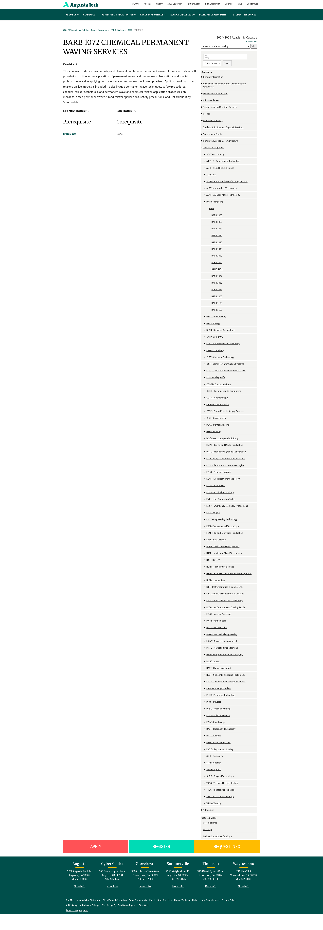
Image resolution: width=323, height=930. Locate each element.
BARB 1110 (216, 309)
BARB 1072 (217, 269)
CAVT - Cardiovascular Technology (223, 343)
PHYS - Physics (213, 701)
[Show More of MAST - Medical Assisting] (205, 614)
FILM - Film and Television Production (224, 532)
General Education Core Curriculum (220, 140)
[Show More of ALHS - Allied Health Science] (205, 168)
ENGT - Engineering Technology (221, 519)
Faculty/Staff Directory (160, 900)
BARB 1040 (216, 248)
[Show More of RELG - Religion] (205, 735)
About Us (71, 14)
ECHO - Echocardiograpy (218, 471)
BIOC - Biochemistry (216, 316)
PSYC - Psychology (215, 722)
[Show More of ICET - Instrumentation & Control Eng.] (205, 587)
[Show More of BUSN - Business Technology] (205, 330)
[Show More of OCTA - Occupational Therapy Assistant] (205, 681)
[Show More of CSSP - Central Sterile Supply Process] (205, 411)
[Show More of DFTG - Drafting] (205, 431)
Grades (206, 113)
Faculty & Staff (193, 3)
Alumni (135, 3)
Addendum (208, 809)
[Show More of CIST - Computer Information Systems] (205, 364)
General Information (213, 76)
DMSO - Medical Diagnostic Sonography (226, 451)
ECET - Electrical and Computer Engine (225, 465)
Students (147, 3)
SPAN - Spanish (213, 762)
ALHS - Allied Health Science (220, 167)
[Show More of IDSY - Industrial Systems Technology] (205, 600)
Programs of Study (212, 134)
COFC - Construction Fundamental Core (225, 370)
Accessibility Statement (89, 900)
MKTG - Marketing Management (222, 647)
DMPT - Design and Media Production (224, 444)
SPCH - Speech (213, 769)
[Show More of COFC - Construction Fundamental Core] (205, 370)
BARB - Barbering (118, 30)
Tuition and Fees (211, 100)
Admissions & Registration (118, 14)
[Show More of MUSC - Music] (205, 661)
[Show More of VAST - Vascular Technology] (205, 796)
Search (227, 63)
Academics (89, 14)
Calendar (229, 3)
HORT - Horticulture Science (220, 566)
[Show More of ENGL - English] (205, 512)
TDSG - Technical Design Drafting (222, 783)
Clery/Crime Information (115, 900)
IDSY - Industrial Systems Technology (224, 600)
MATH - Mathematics (216, 620)
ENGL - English (213, 512)
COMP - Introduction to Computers (223, 390)
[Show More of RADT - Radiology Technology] (205, 729)
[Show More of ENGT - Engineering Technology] (205, 519)
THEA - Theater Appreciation (220, 789)
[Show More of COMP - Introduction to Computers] (205, 391)
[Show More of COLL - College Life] (205, 377)
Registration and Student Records (220, 106)
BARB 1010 (216, 221)
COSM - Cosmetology (217, 397)
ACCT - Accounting (215, 154)
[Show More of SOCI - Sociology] (205, 756)
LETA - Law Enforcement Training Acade (225, 607)
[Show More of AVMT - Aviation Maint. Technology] (205, 195)
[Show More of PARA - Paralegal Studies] (205, 688)
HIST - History (213, 559)
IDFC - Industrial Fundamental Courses (225, 593)
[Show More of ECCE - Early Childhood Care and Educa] (205, 458)
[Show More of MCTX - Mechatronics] (205, 627)
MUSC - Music (213, 661)
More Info (79, 886)
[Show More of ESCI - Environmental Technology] (205, 526)
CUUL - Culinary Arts (216, 418)
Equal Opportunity (138, 900)
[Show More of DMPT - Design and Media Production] (205, 445)
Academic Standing (212, 120)
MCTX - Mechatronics (216, 627)
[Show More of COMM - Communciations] (205, 384)
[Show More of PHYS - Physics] (205, 702)
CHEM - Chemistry (215, 350)
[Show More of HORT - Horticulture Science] (205, 567)
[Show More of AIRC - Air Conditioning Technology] (205, 161)
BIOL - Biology (213, 323)
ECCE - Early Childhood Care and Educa (225, 458)
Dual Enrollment (212, 3)
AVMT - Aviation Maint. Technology (223, 194)
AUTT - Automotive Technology (221, 188)
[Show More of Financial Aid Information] (202, 93)
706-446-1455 (112, 879)
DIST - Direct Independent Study (222, 438)
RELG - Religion (213, 735)
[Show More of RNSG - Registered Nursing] (205, 749)
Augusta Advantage (152, 14)
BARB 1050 (216, 255)
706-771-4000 (79, 879)
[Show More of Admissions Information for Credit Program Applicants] (202, 83)
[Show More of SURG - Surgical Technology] (205, 776)
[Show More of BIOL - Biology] (205, 323)
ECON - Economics (215, 485)
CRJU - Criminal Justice (217, 404)
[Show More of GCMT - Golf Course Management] (205, 546)
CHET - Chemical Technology (220, 357)
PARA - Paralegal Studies (218, 688)
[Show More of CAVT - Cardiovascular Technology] (205, 343)
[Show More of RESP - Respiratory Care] (205, 742)
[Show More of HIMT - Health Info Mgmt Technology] (205, 553)
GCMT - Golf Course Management (222, 546)
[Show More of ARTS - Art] (205, 174)
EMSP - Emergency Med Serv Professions (227, 505)
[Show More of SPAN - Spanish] (205, 762)
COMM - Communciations (218, 384)
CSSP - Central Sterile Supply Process (225, 411)
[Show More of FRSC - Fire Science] (205, 539)
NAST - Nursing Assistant (218, 667)
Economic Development (213, 14)
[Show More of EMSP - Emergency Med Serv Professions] (205, 506)
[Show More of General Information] (202, 77)
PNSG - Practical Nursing (218, 708)
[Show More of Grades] (202, 114)
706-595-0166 (211, 879)
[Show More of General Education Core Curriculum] (202, 141)
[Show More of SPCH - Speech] (205, 769)
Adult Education (175, 3)
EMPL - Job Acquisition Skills (220, 499)
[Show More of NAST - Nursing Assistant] (205, 668)
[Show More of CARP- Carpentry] (205, 337)
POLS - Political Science (218, 715)
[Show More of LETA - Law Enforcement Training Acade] (205, 607)
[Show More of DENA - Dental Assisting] (205, 425)
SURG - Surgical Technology (220, 776)
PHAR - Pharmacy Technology (221, 695)
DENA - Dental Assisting (217, 424)
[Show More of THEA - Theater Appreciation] (205, 790)
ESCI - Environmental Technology (222, 526)
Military (159, 3)
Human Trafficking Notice (186, 900)
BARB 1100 (216, 302)
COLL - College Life (215, 377)
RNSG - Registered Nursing (219, 749)
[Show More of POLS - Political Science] (205, 715)
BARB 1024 (216, 235)
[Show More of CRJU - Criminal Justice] (205, 404)
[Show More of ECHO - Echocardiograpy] (205, 472)
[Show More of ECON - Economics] (205, 485)
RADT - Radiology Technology (221, 728)
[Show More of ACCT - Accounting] (205, 154)
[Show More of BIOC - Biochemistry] (205, 316)
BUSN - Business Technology (220, 330)
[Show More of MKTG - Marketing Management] (205, 648)
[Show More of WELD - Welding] (205, 803)
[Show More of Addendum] (202, 810)
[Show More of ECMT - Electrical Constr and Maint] (205, 479)
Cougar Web (252, 3)
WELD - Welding (214, 803)
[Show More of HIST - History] (205, 560)
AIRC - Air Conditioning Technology (223, 160)
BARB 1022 (216, 228)
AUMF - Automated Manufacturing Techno (226, 181)
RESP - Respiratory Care (218, 742)
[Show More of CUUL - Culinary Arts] (205, 418)
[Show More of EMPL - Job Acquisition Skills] (205, 499)
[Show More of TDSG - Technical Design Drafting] (205, 783)
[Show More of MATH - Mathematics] (205, 621)
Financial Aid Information (215, 93)
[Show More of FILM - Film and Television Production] (205, 533)
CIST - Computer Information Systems (225, 363)
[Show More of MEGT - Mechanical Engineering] (205, 634)
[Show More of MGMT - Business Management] (205, 641)
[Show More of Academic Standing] (202, 120)
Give (240, 3)
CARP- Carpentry (214, 336)
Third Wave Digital (126, 905)
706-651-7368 (145, 879)
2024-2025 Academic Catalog (76, 30)
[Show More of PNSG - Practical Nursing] (205, 708)
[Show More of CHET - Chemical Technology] (205, 357)
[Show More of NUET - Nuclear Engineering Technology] (205, 675)
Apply (95, 846)
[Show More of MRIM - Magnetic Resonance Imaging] (205, 654)
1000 (130, 30)
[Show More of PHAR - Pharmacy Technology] (205, 695)
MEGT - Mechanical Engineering (221, 634)
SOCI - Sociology (214, 755)
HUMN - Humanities (215, 580)
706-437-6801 (243, 879)
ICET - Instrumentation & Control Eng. (224, 586)
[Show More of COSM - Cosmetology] (205, 397)
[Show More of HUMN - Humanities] (205, 580)
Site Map (207, 829)
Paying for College (181, 14)
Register (161, 846)
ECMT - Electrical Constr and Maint (223, 478)
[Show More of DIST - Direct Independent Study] (205, 438)
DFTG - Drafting (213, 431)
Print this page (251, 41)
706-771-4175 (178, 879)
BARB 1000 (216, 215)
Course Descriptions (100, 30)
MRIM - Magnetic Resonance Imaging (224, 654)
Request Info (227, 846)
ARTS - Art (211, 174)
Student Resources (245, 14)
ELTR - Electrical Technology (220, 492)
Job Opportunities (210, 900)
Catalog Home (210, 822)
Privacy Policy (229, 900)
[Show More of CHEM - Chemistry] (205, 350)
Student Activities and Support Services (223, 127)
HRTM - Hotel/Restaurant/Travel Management (229, 573)
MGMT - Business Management (221, 641)
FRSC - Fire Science (216, 539)
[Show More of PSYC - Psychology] (205, 722)
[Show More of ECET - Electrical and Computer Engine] (205, 465)
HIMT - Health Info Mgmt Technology (224, 553)
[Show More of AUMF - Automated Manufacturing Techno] (205, 181)
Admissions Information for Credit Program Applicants (224, 85)
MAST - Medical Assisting (218, 613)
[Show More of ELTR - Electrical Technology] (205, 492)
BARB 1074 (216, 276)
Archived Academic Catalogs (217, 836)
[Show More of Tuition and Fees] (202, 100)
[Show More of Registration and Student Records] (202, 107)
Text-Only (144, 905)
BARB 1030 (216, 242)
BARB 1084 (216, 289)
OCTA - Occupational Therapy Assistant (225, 681)
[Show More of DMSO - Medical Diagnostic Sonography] (205, 451)
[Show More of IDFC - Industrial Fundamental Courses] (205, 593)
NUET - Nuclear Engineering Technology (225, 674)
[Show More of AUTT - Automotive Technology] (205, 188)
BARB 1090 (216, 296)
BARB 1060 (216, 262)
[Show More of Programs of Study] (202, 134)
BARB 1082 (216, 282)
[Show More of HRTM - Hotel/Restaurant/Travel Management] (205, 573)
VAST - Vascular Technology (220, 796)
